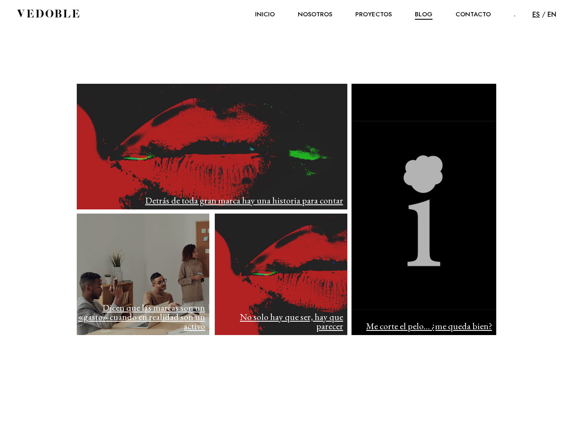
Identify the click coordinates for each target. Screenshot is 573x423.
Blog (423, 14)
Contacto (473, 14)
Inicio (265, 14)
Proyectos (373, 14)
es (536, 14)
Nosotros (315, 14)
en (551, 14)
